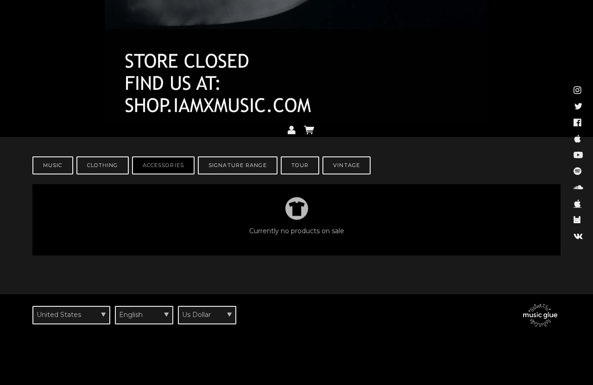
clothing (102, 165)
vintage (346, 165)
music (53, 165)
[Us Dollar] (207, 315)
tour (300, 165)
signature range (237, 165)
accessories (163, 165)
